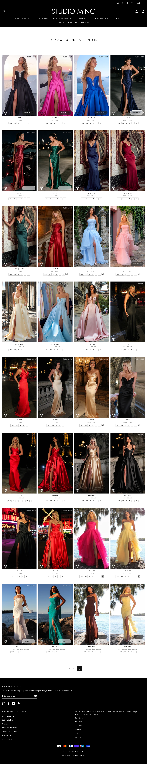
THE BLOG (85, 22)
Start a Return (8, 716)
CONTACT (128, 19)
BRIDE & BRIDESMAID (62, 19)
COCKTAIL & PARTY (41, 19)
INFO (118, 19)
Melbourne (79, 726)
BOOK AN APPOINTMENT (102, 19)
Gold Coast (79, 718)
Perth (77, 733)
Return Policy (7, 720)
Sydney (78, 729)
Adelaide (78, 737)
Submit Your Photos (67, 22)
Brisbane (78, 722)
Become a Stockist (10, 728)
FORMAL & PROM (22, 19)
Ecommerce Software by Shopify (74, 755)
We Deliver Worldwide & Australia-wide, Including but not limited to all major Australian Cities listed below (106, 713)
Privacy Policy (7, 735)
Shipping (5, 724)
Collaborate (7, 739)
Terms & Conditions (10, 731)
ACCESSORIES (81, 19)
